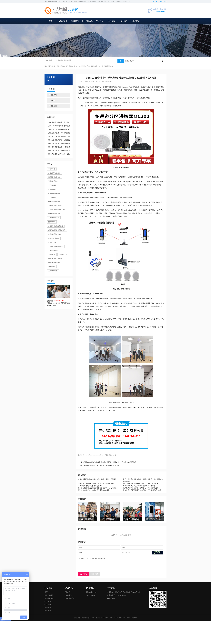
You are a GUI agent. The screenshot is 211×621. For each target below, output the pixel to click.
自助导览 (68, 595)
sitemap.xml (90, 595)
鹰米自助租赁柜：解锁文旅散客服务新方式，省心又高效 (58, 143)
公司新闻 (111, 21)
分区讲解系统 (87, 21)
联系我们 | (156, 1)
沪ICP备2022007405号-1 (111, 618)
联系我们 (136, 21)
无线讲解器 (62, 21)
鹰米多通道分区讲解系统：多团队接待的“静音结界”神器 (58, 154)
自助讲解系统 (66, 60)
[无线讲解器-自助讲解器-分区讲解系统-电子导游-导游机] (56, 10)
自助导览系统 (49, 598)
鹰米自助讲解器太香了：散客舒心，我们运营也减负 (58, 147)
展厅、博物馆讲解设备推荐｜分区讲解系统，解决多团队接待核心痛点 (58, 126)
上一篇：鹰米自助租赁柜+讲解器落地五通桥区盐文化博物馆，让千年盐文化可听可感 (107, 462)
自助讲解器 (75, 21)
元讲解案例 (53, 106)
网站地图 (163, 1)
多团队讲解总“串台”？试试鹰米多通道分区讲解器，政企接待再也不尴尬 (88, 66)
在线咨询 (112, 598)
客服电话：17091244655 (117, 595)
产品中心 (99, 21)
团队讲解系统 (49, 595)
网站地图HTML (91, 592)
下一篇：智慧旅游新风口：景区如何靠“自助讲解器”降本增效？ (99, 465)
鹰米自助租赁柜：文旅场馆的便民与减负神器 (58, 151)
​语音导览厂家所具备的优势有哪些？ (58, 136)
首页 (50, 21)
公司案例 (48, 604)
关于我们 (123, 21)
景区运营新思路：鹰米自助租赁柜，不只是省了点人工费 (58, 133)
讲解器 (67, 592)
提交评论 (83, 574)
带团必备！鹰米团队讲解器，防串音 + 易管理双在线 (58, 129)
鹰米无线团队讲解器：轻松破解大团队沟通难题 (58, 140)
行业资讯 (52, 100)
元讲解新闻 (53, 95)
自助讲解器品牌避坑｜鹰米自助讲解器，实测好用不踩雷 (58, 122)
